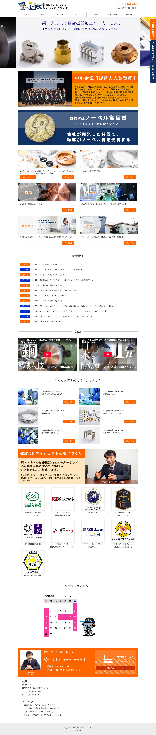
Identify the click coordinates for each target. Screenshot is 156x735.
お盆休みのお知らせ (50, 264)
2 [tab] (78, 66)
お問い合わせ (112, 14)
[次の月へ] (75, 596)
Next (136, 40)
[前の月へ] (65, 596)
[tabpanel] (78, 40)
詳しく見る (68, 177)
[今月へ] (70, 596)
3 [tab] (81, 66)
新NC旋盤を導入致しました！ (54, 321)
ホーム (26, 14)
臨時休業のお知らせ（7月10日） (55, 275)
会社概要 (95, 14)
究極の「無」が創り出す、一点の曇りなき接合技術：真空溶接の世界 (68, 280)
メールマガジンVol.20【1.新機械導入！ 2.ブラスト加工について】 (68, 316)
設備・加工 (78, 14)
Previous (20, 40)
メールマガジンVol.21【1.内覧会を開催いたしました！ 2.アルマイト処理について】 (75, 311)
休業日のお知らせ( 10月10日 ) (54, 295)
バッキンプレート (28, 177)
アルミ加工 (61, 14)
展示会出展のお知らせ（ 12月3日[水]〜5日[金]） (61, 290)
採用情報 (129, 14)
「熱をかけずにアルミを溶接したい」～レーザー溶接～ (63, 269)
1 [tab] (74, 66)
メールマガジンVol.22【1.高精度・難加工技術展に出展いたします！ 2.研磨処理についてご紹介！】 (80, 306)
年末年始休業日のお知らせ (53, 285)
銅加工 (43, 14)
